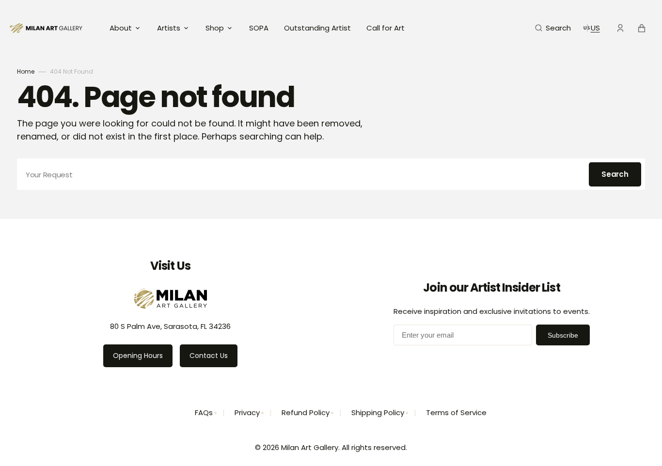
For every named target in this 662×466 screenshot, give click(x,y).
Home (25, 71)
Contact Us (208, 355)
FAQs (204, 412)
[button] (553, 28)
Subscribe (563, 335)
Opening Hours (138, 355)
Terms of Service (456, 412)
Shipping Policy (377, 412)
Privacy (247, 412)
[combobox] (331, 174)
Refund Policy (306, 412)
